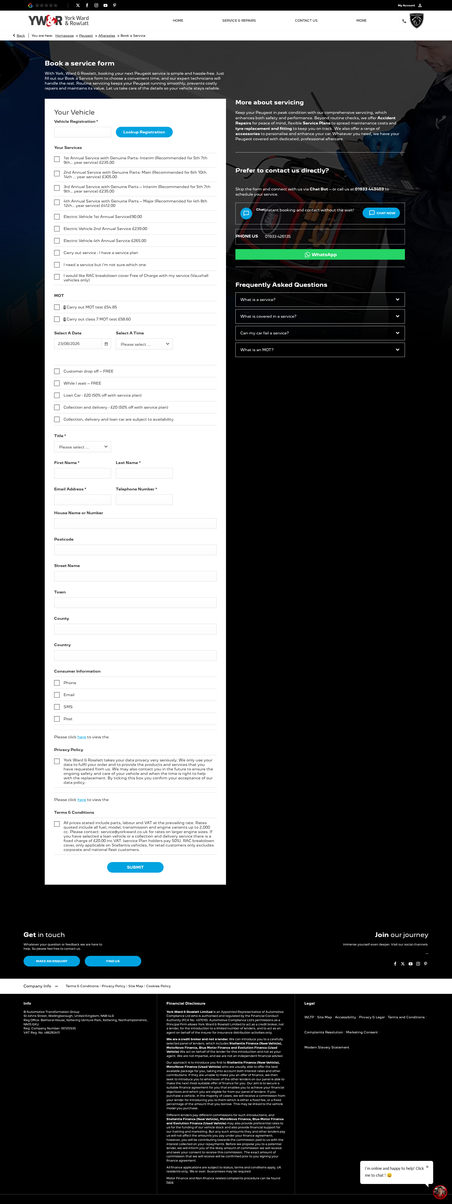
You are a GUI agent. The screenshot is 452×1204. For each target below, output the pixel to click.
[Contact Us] (404, 21)
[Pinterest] (114, 5)
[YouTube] (105, 5)
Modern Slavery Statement (326, 1047)
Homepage (64, 35)
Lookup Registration (144, 132)
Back (21, 35)
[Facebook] (87, 5)
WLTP (309, 1017)
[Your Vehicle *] (113, 121)
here (81, 737)
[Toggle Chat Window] (440, 1192)
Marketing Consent (362, 1032)
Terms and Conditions (406, 1017)
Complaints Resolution (323, 1032)
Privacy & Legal (372, 1017)
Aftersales (106, 35)
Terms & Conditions (82, 986)
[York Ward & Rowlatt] (58, 21)
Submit (135, 867)
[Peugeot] (417, 21)
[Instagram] (96, 5)
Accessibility (345, 1017)
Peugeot (86, 35)
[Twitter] (78, 5)
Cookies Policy (158, 986)
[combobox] (144, 343)
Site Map (135, 986)
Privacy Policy (113, 986)
